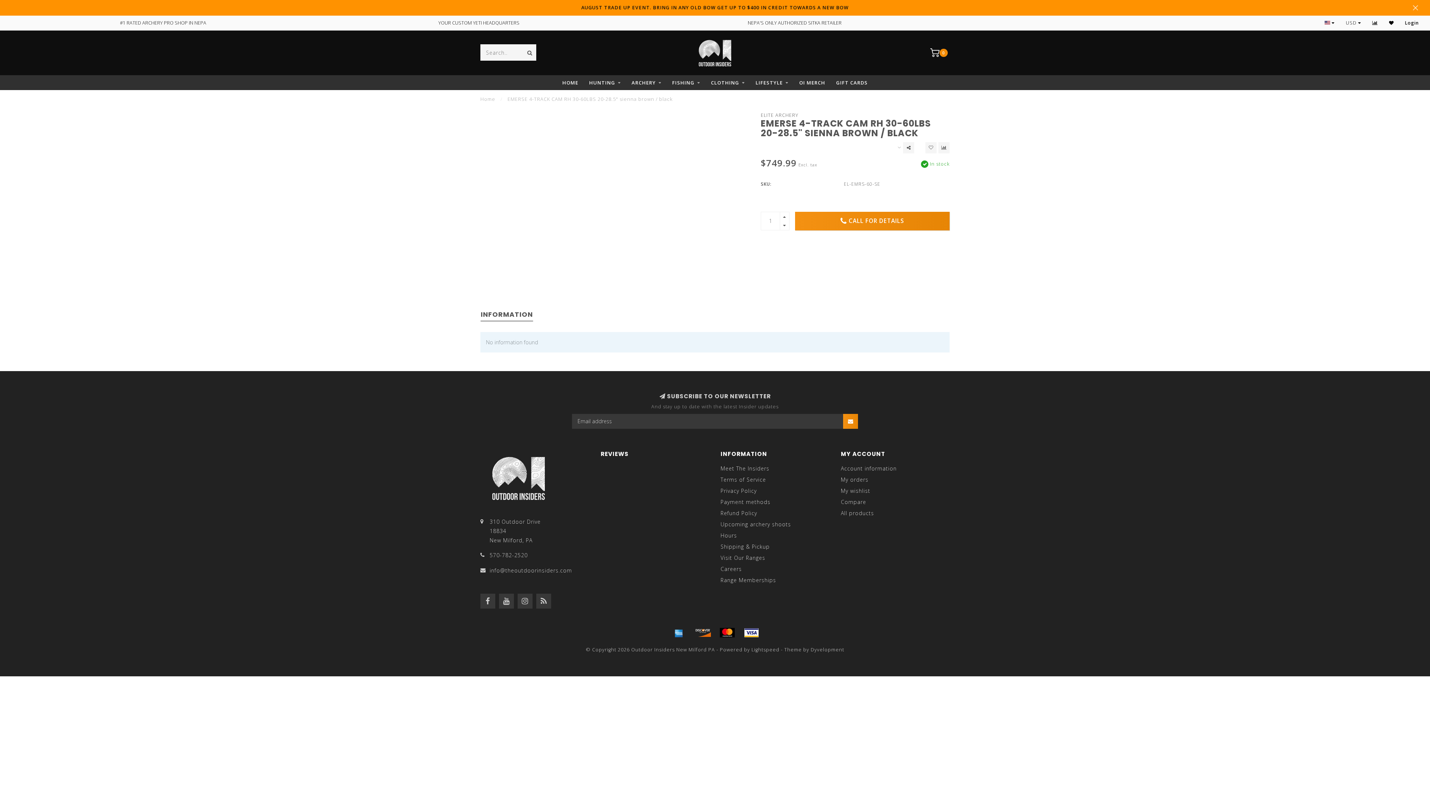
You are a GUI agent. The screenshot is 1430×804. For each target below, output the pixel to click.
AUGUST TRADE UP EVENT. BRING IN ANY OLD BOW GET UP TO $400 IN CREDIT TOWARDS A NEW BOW (715, 7)
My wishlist (855, 490)
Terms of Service (743, 479)
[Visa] (751, 632)
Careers (731, 568)
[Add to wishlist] (931, 147)
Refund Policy (739, 513)
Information (507, 314)
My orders (854, 479)
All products (857, 513)
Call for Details (876, 221)
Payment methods (745, 501)
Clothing (725, 82)
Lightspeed (765, 650)
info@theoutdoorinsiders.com (531, 570)
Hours (729, 535)
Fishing (683, 82)
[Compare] (1375, 23)
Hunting (602, 82)
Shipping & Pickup (745, 546)
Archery (644, 82)
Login (1412, 23)
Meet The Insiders (745, 468)
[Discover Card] (703, 632)
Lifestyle (769, 82)
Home (570, 82)
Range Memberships (748, 580)
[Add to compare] (944, 147)
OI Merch (812, 82)
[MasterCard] (727, 632)
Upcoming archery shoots (756, 524)
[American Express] (679, 632)
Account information (869, 468)
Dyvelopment (827, 650)
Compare (853, 501)
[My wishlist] (1391, 23)
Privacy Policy (739, 490)
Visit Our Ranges (743, 557)
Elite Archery (779, 115)
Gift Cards (852, 82)
